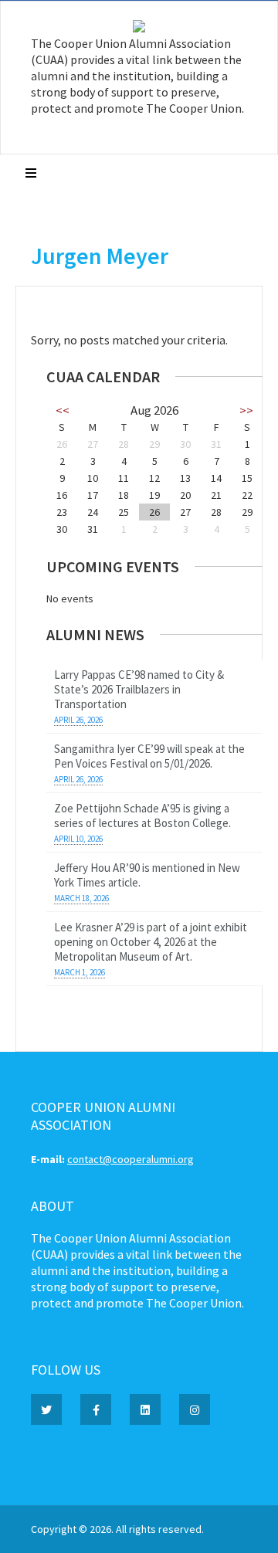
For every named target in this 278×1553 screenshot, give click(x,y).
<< (63, 410)
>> (246, 410)
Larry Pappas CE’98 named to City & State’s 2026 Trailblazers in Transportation (139, 689)
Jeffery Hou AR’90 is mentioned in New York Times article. (147, 875)
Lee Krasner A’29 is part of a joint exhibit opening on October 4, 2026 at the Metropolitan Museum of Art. (150, 942)
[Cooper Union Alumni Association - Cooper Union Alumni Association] (139, 29)
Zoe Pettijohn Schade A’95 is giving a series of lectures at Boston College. (142, 815)
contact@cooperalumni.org (130, 1159)
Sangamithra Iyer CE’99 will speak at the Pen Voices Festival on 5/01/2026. (149, 756)
